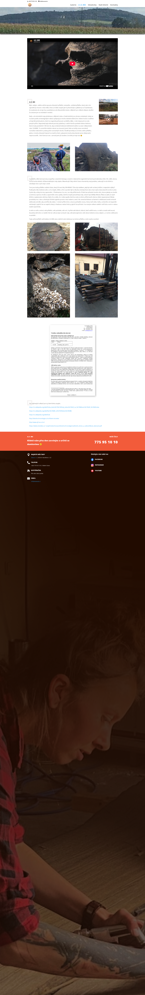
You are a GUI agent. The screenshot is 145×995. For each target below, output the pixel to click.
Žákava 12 (34, 457)
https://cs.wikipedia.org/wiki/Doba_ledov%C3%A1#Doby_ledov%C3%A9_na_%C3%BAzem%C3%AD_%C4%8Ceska (64, 407)
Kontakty (114, 5)
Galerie (73, 5)
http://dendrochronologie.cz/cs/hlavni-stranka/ (44, 418)
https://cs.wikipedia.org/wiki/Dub (39, 415)
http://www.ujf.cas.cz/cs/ (37, 422)
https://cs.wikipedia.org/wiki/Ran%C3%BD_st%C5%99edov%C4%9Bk (50, 411)
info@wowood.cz (36, 481)
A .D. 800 (82, 5)
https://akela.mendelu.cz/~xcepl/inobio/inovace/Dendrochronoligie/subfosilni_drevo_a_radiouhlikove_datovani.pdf (65, 426)
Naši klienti (103, 5)
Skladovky (92, 5)
